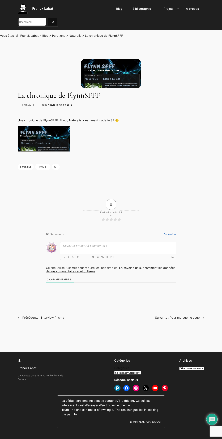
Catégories (121, 368)
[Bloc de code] (97, 257)
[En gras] (63, 257)
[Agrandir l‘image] (15, 109)
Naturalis (53, 104)
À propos (192, 8)
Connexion (169, 234)
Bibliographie (142, 8)
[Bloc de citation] (92, 257)
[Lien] (102, 257)
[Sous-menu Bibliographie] (155, 9)
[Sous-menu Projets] (178, 9)
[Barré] (78, 257)
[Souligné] (73, 257)
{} (107, 257)
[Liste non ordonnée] (88, 257)
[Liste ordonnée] (83, 257)
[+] (112, 257)
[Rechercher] (52, 22)
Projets (168, 8)
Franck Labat (42, 8)
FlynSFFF (43, 166)
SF (55, 166)
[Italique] (68, 257)
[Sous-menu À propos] (203, 9)
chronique (25, 166)
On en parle (65, 104)
